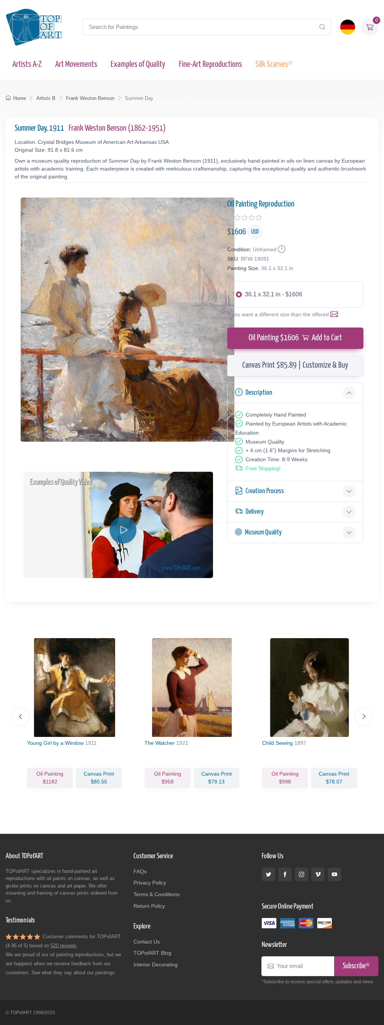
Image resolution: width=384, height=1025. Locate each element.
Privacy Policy (150, 883)
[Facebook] (285, 874)
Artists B (46, 98)
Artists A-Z (27, 64)
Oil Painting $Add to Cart (295, 338)
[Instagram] (301, 874)
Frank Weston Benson (90, 98)
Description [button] (259, 392)
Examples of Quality (138, 64)
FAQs (140, 871)
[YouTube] (334, 874)
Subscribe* (356, 966)
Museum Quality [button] (263, 532)
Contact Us (147, 942)
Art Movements (76, 64)
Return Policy (149, 906)
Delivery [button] (255, 511)
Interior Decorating (156, 965)
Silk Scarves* (273, 64)
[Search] (322, 27)
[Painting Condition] (280, 249)
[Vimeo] (318, 874)
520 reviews (63, 945)
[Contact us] (335, 314)
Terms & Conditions (157, 894)
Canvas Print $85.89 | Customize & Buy (295, 365)
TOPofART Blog (152, 953)
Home (19, 98)
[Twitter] (268, 874)
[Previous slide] (20, 717)
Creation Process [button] (265, 491)
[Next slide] (364, 717)
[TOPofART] (34, 27)
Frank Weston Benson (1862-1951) (117, 128)
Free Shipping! (263, 468)
